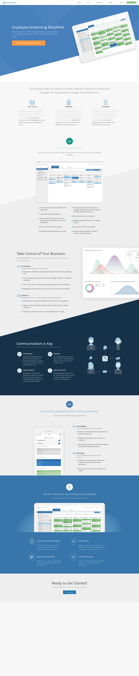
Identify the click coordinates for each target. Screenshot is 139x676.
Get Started (69, 592)
